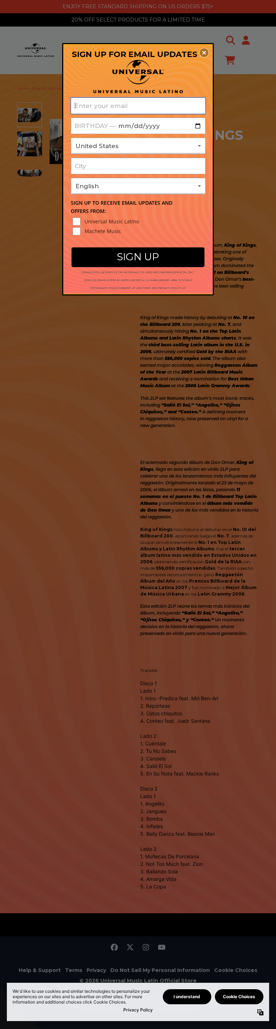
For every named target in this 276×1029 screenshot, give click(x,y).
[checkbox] (139, 222)
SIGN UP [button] (138, 257)
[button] (204, 52)
